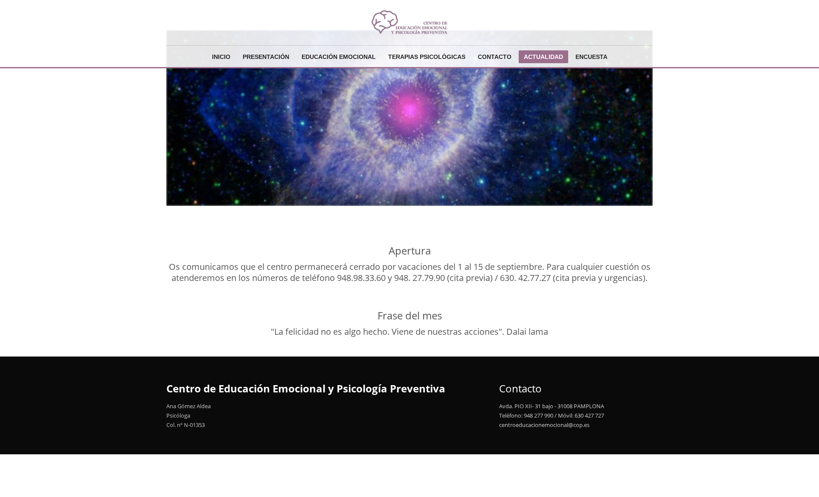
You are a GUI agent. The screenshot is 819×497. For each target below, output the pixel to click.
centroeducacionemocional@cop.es (544, 425)
